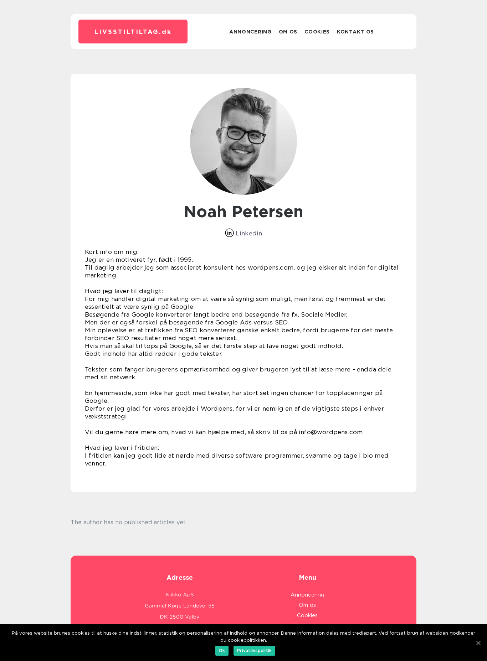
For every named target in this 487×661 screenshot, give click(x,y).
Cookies (317, 32)
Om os (288, 32)
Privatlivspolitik (254, 650)
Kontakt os (355, 32)
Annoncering (250, 32)
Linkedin (248, 233)
